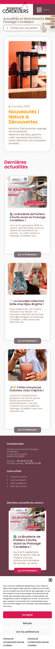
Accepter (27, 614)
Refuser (27, 623)
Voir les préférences (27, 631)
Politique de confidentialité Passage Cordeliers (13, 641)
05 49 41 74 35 (24, 461)
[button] (50, 580)
